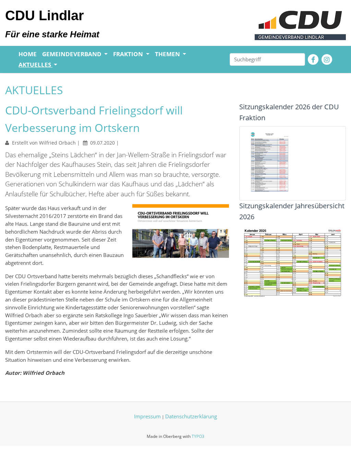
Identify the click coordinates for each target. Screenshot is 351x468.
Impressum (147, 416)
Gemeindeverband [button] (72, 54)
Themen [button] (168, 54)
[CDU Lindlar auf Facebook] (313, 59)
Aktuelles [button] (35, 65)
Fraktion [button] (128, 54)
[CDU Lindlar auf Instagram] (327, 59)
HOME (28, 54)
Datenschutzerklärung (191, 416)
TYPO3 (198, 436)
